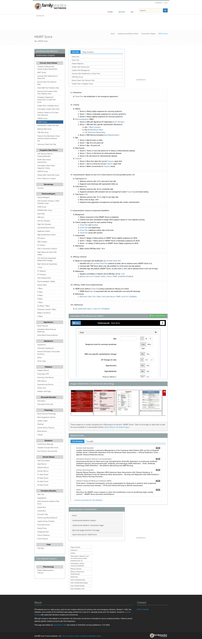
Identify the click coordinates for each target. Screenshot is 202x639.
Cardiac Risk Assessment (80, 67)
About (77, 636)
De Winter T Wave (43, 306)
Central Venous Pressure (45, 427)
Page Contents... (75, 547)
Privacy (70, 636)
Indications (73, 550)
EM (132, 12)
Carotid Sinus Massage (45, 444)
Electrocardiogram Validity (46, 281)
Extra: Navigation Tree (77, 589)
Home (110, 12)
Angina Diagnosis (78, 63)
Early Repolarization (44, 278)
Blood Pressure (42, 326)
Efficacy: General (75, 569)
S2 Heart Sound (42, 478)
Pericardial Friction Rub (45, 404)
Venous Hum (41, 388)
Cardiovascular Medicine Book (128, 33)
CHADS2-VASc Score (44, 210)
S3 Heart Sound (42, 481)
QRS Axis (40, 217)
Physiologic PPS (43, 374)
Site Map (84, 636)
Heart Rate (41, 214)
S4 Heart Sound (42, 485)
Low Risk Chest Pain (113, 260)
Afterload (40, 424)
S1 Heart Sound (42, 474)
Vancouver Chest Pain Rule (46, 144)
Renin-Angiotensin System (46, 417)
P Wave (40, 292)
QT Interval (41, 245)
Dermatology (48, 184)
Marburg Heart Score (44, 129)
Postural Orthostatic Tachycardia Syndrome (48, 352)
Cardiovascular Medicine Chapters (84, 520)
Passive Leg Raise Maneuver (47, 518)
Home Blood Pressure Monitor (47, 335)
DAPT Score (41, 72)
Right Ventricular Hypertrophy (47, 264)
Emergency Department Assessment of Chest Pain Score (46, 99)
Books (122, 12)
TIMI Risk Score (43, 132)
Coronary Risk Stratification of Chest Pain (47, 77)
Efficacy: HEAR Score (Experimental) (77, 573)
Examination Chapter (148, 33)
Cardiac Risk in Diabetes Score (48, 105)
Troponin (78, 158)
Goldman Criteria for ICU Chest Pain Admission (47, 113)
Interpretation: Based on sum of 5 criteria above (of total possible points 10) (79, 558)
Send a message (142, 609)
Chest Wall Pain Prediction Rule (48, 88)
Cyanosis (40, 188)
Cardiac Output (42, 421)
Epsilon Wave (42, 285)
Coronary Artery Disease (48, 63)
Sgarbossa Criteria (43, 231)
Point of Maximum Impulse (46, 178)
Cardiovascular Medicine (47, 51)
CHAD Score (41, 207)
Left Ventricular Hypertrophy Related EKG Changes (46, 259)
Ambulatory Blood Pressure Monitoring (46, 330)
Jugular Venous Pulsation (46, 521)
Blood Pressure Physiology (46, 414)
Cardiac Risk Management (81, 70)
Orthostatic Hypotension (45, 348)
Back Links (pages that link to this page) (86, 530)
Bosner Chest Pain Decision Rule (46, 83)
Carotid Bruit (41, 511)
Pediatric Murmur (43, 370)
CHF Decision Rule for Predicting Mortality (44, 155)
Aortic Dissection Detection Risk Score (48, 502)
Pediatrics (48, 367)
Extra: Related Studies (77, 586)
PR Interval (41, 238)
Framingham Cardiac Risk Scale (48, 109)
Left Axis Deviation (43, 221)
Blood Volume (42, 431)
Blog (99, 636)
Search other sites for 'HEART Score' (84, 534)
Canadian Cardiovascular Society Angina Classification (47, 67)
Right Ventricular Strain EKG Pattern (47, 253)
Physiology (48, 410)
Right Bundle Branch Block (46, 234)
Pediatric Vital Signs (44, 391)
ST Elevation (41, 274)
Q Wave (40, 295)
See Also (75, 52)
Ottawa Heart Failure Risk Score (48, 175)
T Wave (40, 302)
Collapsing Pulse (43, 532)
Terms (64, 636)
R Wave (40, 299)
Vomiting (95, 225)
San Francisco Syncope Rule (47, 451)
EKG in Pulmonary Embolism (47, 248)
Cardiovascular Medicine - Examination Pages (88, 525)
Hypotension (48, 341)
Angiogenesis (42, 498)
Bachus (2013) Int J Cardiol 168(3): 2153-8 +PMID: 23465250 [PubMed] (106, 276)
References (74, 577)
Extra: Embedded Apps (77, 580)
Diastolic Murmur (43, 467)
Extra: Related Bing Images (79, 583)
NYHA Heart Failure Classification (44, 160)
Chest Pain (75, 57)
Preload (40, 434)
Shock (39, 357)
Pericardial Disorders (48, 397)
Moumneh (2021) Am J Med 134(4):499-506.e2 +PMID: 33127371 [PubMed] (108, 296)
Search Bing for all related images (116, 427)
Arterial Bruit (41, 507)
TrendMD (89, 441)
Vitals (49, 544)
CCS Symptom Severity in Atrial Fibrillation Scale (48, 202)
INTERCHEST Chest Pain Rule (48, 125)
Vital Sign (40, 548)
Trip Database (77, 441)
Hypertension (48, 322)
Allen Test (40, 494)
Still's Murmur (42, 381)
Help (166, 3)
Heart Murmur (42, 464)
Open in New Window (158, 316)
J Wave (39, 288)
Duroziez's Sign (42, 514)
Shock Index (41, 361)
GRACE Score (42, 118)
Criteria (72, 553)
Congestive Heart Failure (48, 150)
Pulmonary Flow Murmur (45, 377)
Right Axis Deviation (44, 224)
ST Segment (41, 271)
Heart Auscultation (43, 460)
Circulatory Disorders (48, 491)
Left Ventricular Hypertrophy (95, 132)
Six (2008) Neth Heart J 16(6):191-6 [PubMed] (92, 308)
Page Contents (88, 52)
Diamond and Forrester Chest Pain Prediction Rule (47, 92)
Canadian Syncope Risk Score (47, 447)
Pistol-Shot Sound (43, 525)
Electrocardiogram (48, 194)
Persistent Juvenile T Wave (46, 309)
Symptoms (48, 440)
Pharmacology (48, 567)
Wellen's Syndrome (43, 313)
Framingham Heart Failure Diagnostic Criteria (46, 166)
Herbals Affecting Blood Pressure (45, 571)
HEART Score (42, 122)
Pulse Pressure (42, 538)
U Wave (40, 316)
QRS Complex (42, 242)
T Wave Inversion (94, 127)
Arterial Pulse (42, 528)
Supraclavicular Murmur (45, 384)
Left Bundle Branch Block (46, 227)
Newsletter (92, 636)
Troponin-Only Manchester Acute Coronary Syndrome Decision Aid (48, 138)
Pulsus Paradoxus (43, 535)
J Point (39, 267)
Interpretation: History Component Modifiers (77, 564)
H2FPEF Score (42, 171)
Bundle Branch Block (95, 129)
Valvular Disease (48, 457)
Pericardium (41, 401)
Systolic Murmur (43, 471)
